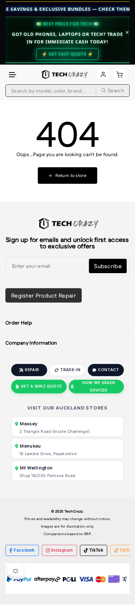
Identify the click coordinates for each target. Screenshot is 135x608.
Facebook (24, 550)
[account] (103, 74)
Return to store (70, 175)
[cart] (119, 74)
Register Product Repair (43, 295)
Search (116, 90)
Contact (108, 370)
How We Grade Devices (99, 386)
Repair (32, 370)
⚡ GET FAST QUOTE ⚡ (67, 54)
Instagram (62, 550)
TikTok (96, 550)
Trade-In (70, 370)
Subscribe (108, 266)
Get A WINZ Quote (41, 386)
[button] (13, 75)
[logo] (64, 74)
